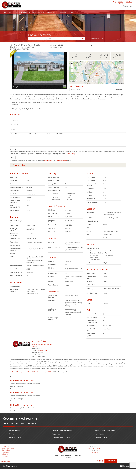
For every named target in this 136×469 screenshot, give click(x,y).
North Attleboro (39, 372)
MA (25, 372)
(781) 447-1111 (128, 6)
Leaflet (106, 83)
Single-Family (56, 434)
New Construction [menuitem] (22, 12)
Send (12, 157)
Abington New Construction (105, 430)
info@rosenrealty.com (126, 4)
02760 (49, 372)
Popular (8, 423)
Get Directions (118, 89)
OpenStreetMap (114, 83)
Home (14, 372)
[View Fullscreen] (71, 70)
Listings (19, 372)
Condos (11, 434)
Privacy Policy (70, 153)
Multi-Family (99, 434)
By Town (20, 423)
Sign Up (129, 2)
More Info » (35, 346)
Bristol (30, 372)
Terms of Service (61, 160)
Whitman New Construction (62, 430)
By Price (32, 423)
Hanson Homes (14, 430)
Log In (120, 2)
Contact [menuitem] (72, 12)
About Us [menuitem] (62, 12)
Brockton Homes (15, 437)
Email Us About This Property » (42, 344)
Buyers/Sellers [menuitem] (38, 12)
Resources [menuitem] (51, 12)
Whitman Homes (101, 437)
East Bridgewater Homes (61, 437)
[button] (83, 38)
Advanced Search (97, 39)
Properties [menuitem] (7, 12)
